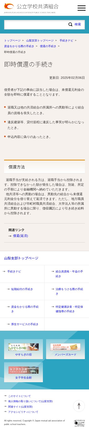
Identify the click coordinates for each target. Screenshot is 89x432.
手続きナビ (66, 40)
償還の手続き (48, 46)
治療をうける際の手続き (69, 291)
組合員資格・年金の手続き (69, 274)
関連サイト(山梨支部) (20, 406)
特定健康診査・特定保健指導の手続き (69, 309)
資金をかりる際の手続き (19, 46)
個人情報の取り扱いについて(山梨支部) (30, 401)
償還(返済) (20, 236)
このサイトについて (19, 396)
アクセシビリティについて (23, 411)
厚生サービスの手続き (25, 324)
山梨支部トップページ (40, 40)
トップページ (12, 40)
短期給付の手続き (22, 289)
